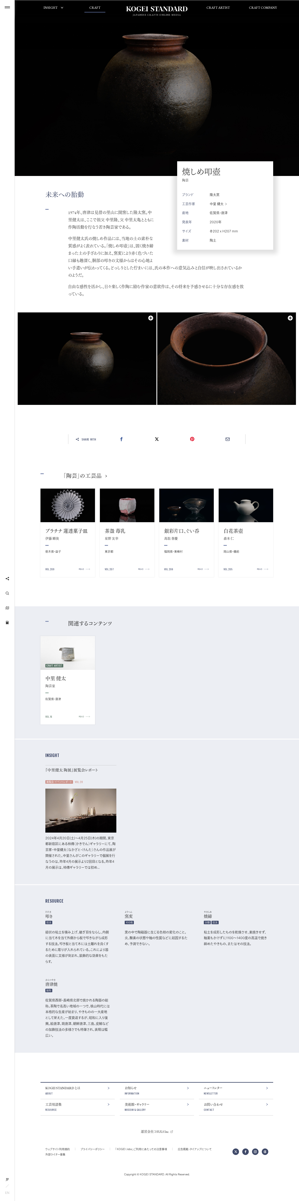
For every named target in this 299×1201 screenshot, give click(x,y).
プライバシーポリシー (93, 1149)
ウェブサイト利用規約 (57, 1149)
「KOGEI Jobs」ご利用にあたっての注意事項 (141, 1149)
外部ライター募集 (55, 1154)
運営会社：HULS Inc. (155, 1132)
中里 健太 (217, 204)
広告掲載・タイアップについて (195, 1149)
